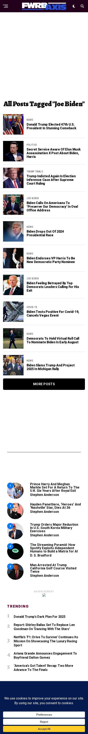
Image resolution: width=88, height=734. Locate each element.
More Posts (44, 384)
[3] (15, 538)
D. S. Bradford (40, 555)
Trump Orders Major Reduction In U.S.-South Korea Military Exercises (54, 528)
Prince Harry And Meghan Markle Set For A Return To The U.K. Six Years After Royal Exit (54, 487)
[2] (15, 518)
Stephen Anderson (44, 495)
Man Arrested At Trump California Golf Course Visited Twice (53, 568)
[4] (15, 558)
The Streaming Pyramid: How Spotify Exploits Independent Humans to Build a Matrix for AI (54, 548)
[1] (15, 498)
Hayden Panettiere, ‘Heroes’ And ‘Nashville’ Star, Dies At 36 (55, 506)
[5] (15, 579)
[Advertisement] (44, 56)
